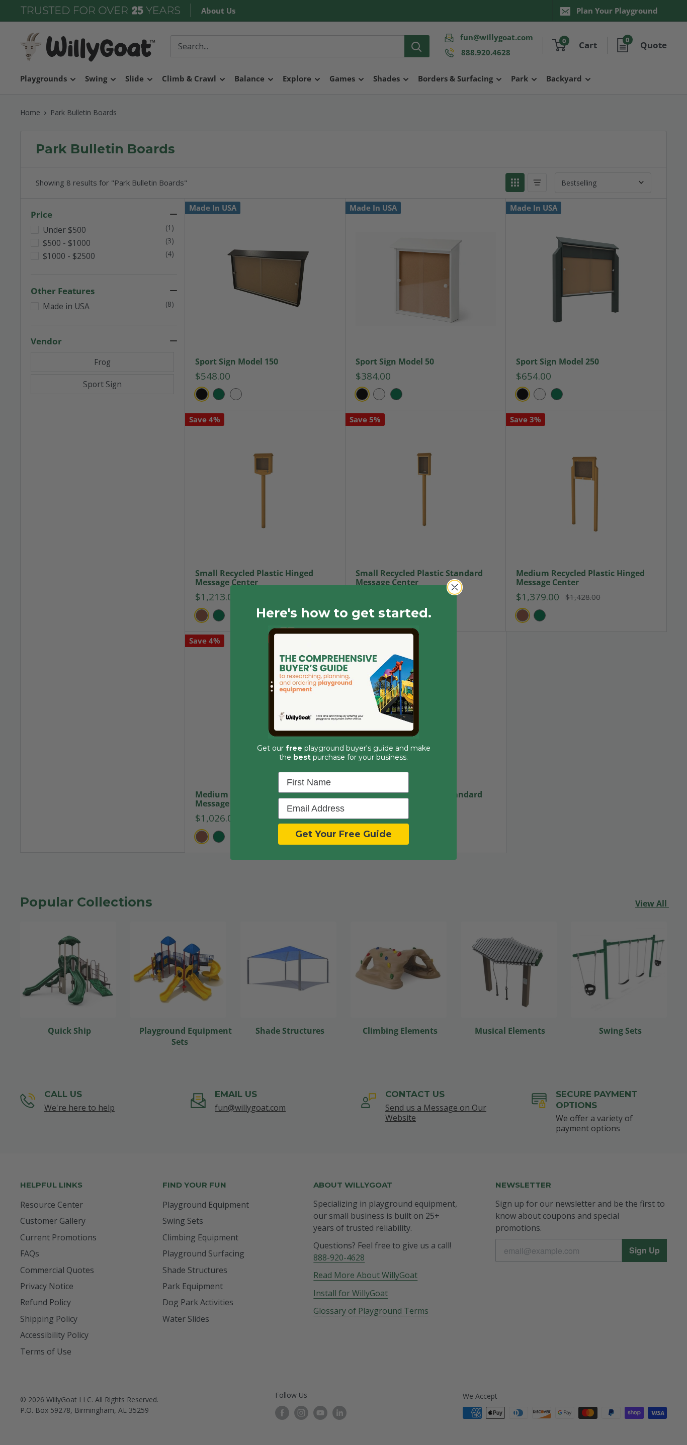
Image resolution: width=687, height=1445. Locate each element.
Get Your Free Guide (343, 834)
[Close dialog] (455, 587)
